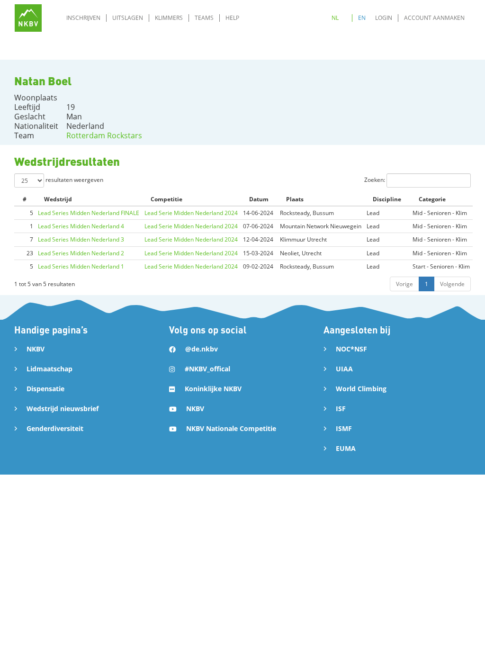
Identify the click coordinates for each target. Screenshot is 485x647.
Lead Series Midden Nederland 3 (81, 239)
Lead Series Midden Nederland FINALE (88, 213)
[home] (28, 17)
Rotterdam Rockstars (104, 135)
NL (335, 18)
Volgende (452, 284)
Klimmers (169, 18)
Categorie (432, 199)
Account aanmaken (434, 18)
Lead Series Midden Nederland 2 (81, 253)
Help (232, 18)
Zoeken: (375, 180)
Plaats (295, 199)
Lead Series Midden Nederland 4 (81, 226)
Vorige (404, 284)
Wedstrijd (58, 199)
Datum (259, 199)
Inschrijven (83, 18)
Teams (204, 18)
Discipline (387, 199)
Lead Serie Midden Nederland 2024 (191, 213)
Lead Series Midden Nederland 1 (81, 266)
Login (383, 18)
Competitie (166, 199)
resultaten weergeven (73, 180)
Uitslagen (127, 18)
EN (362, 18)
